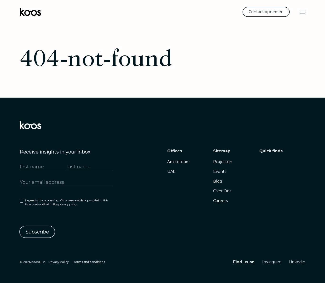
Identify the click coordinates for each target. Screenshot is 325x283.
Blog (217, 181)
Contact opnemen (266, 12)
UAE (171, 171)
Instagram (271, 262)
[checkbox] (66, 203)
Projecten (222, 161)
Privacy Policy (59, 262)
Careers (220, 201)
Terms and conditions (89, 262)
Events (219, 171)
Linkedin (297, 262)
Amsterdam (178, 161)
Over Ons (222, 191)
